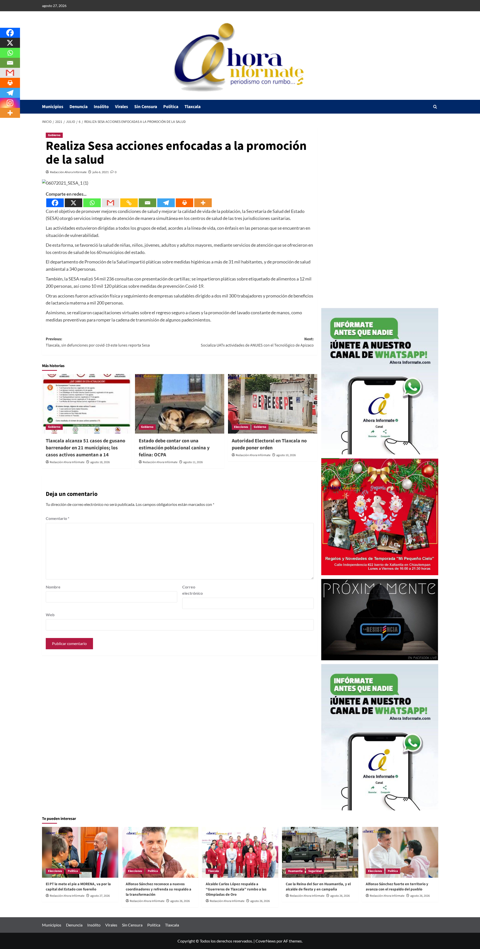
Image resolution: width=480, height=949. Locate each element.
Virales (121, 107)
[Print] (184, 202)
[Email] (147, 202)
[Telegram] (166, 202)
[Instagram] (10, 103)
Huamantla (295, 871)
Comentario (57, 518)
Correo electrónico (192, 590)
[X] (73, 202)
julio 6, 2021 (100, 172)
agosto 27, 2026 (100, 896)
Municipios (52, 107)
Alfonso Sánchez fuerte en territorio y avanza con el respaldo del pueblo (397, 886)
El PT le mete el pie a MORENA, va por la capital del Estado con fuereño (78, 886)
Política (170, 107)
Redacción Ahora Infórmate (68, 172)
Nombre (53, 586)
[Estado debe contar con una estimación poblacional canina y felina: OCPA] (179, 404)
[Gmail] (110, 202)
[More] (203, 202)
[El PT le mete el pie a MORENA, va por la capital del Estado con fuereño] (80, 852)
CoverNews (266, 940)
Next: (257, 342)
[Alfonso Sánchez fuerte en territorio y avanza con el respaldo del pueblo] (400, 852)
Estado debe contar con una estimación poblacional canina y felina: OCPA (174, 447)
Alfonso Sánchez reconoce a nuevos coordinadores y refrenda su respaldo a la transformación (158, 889)
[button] (435, 106)
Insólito (101, 107)
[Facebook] (55, 202)
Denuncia (79, 107)
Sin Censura (145, 107)
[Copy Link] (129, 202)
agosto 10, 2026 (286, 455)
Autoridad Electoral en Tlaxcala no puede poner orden (269, 444)
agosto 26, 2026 (180, 901)
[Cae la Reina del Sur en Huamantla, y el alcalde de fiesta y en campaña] (320, 852)
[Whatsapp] (92, 202)
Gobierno (54, 135)
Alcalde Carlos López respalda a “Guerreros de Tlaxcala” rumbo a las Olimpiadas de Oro (236, 889)
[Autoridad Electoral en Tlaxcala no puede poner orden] (272, 404)
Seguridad (315, 871)
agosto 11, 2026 (193, 462)
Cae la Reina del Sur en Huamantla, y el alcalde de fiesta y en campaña (318, 886)
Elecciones (241, 427)
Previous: (98, 342)
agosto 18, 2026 (100, 462)
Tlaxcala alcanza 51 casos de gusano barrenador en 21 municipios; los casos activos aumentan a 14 (85, 447)
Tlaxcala (192, 107)
